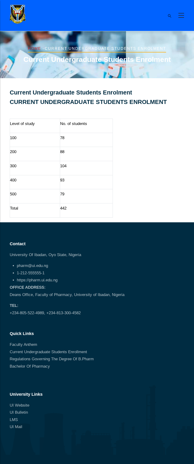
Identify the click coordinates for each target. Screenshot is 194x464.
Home (34, 49)
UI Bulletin (19, 412)
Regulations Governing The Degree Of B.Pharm (52, 359)
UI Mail (16, 427)
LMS (14, 419)
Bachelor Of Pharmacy (30, 366)
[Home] (18, 14)
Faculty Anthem (23, 344)
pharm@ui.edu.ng (32, 265)
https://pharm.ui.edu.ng (37, 280)
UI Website (19, 405)
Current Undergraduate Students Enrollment (48, 352)
